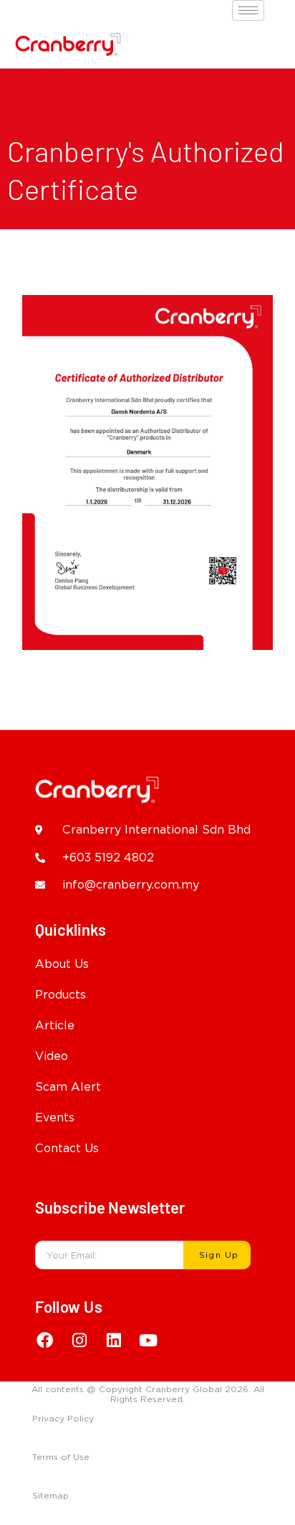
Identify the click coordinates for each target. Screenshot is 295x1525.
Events (54, 1117)
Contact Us (67, 1148)
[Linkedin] (113, 1340)
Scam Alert (68, 1087)
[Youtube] (148, 1340)
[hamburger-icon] (248, 10)
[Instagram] (79, 1340)
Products (60, 994)
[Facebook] (45, 1340)
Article (54, 1025)
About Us (62, 964)
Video (51, 1056)
